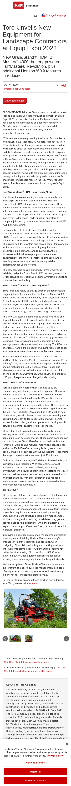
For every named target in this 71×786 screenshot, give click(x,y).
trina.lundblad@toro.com (36, 662)
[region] (35, 762)
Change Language (55, 15)
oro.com (32, 583)
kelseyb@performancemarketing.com (33, 671)
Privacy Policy (55, 755)
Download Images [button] (14, 100)
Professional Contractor (17, 88)
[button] (5, 638)
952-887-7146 (12, 662)
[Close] (67, 744)
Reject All (35, 771)
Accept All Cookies (35, 780)
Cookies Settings (35, 762)
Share (59, 85)
